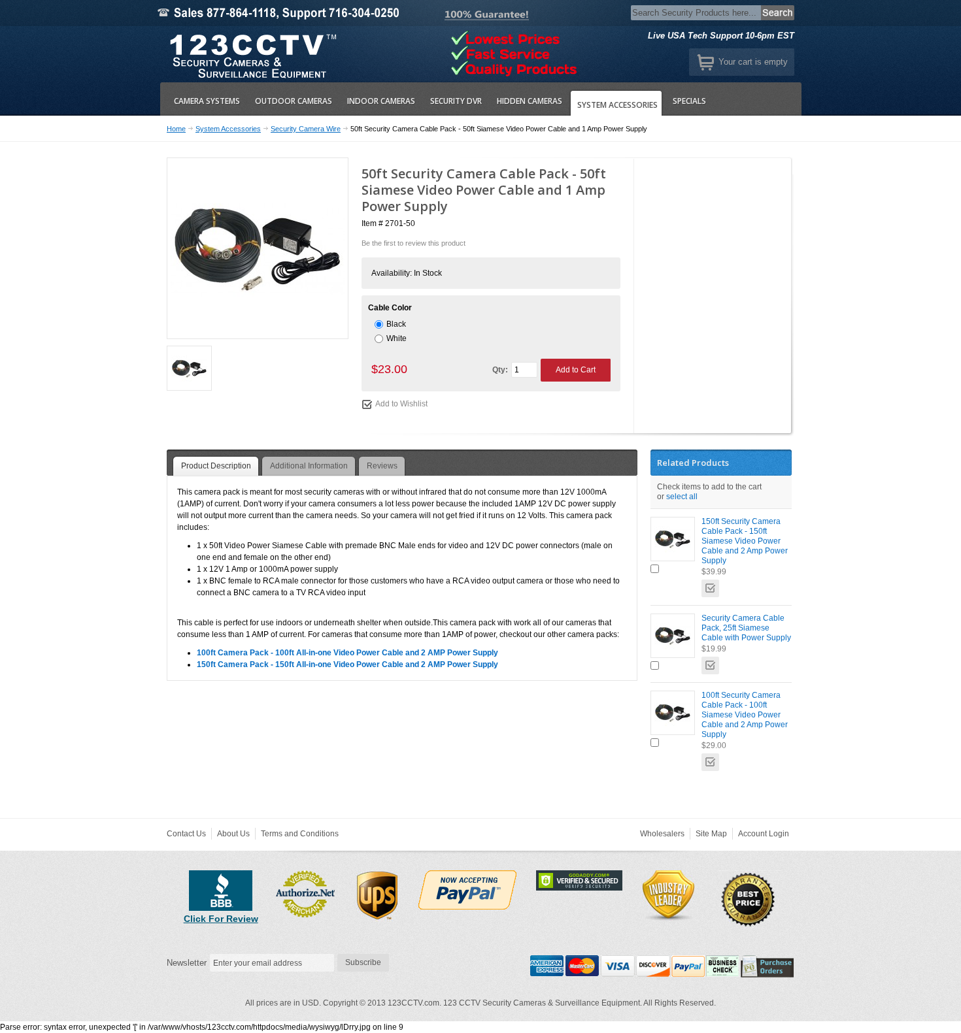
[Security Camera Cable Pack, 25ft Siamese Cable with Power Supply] (672, 636)
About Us (233, 833)
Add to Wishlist (401, 403)
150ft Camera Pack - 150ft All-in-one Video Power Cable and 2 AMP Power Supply (347, 664)
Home (176, 129)
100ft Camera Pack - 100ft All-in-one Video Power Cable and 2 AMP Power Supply (347, 652)
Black (396, 324)
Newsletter (187, 963)
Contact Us (186, 833)
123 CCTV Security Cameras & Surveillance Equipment (541, 1003)
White (396, 338)
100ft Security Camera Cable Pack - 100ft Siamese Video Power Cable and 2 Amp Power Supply (744, 715)
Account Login (763, 833)
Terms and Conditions (300, 833)
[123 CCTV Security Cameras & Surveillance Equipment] (251, 54)
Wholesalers (662, 833)
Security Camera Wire (306, 129)
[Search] (778, 13)
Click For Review (221, 918)
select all (682, 496)
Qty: (500, 369)
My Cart (705, 62)
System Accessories (228, 129)
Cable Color (390, 307)
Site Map (711, 833)
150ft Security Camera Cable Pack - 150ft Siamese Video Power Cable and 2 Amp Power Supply (744, 541)
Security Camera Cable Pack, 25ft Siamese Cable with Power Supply (746, 628)
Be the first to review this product (413, 243)
